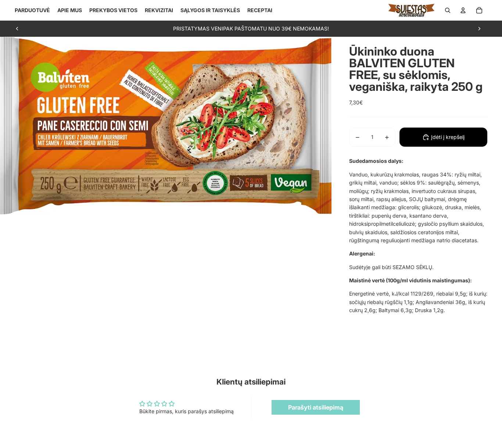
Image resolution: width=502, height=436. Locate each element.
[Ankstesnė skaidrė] (17, 29)
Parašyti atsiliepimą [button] (315, 407)
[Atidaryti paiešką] (448, 10)
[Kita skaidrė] (479, 29)
